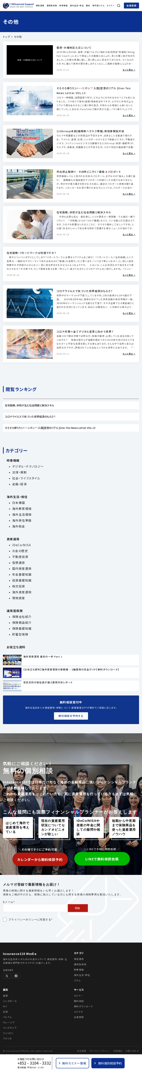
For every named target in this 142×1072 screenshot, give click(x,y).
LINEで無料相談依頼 (102, 858)
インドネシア (10, 1027)
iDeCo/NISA (21, 545)
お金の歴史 (20, 551)
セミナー (111, 5)
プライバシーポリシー (23, 919)
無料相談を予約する (71, 716)
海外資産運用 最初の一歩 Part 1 (42, 656)
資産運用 (40, 5)
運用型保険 (52, 5)
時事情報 (63, 5)
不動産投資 (20, 556)
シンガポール (10, 1000)
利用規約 (118, 1050)
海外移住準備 (21, 520)
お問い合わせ (132, 1050)
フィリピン (8, 1033)
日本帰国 (18, 502)
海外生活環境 (21, 514)
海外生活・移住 (77, 5)
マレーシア (9, 1022)
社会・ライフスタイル (26, 478)
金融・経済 (19, 484)
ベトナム (7, 1017)
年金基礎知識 (21, 574)
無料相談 (79, 1000)
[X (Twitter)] (7, 976)
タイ (5, 1006)
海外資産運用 (21, 592)
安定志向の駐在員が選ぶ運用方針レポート (48, 682)
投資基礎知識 (21, 580)
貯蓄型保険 (20, 634)
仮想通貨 (18, 562)
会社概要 (81, 1050)
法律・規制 (19, 472)
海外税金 (18, 526)
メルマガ (78, 1011)
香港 (5, 995)
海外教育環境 (21, 508)
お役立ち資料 (16, 647)
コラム (77, 980)
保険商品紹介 (21, 622)
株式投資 (18, 586)
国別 (88, 5)
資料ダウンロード (83, 1006)
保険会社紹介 (21, 616)
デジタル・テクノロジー (28, 466)
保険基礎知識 (21, 628)
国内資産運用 (21, 568)
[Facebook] (16, 976)
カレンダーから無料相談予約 (40, 859)
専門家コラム (98, 5)
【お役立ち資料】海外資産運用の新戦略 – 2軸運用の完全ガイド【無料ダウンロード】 (71, 669)
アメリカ (7, 1038)
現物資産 (18, 598)
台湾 (5, 1011)
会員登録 (131, 5)
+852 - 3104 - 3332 (34, 1063)
